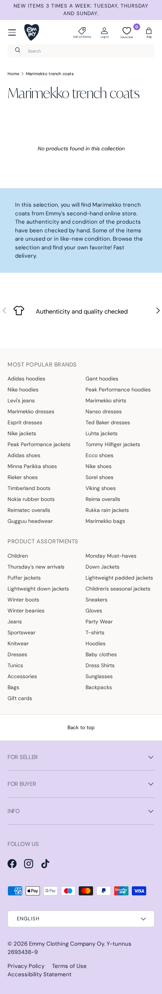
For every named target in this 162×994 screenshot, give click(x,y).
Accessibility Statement (40, 974)
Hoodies (95, 643)
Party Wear (99, 621)
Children (18, 555)
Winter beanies (26, 610)
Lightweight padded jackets (119, 577)
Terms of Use (69, 966)
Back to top (81, 727)
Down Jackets (102, 566)
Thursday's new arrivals (36, 566)
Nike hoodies (23, 389)
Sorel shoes (99, 477)
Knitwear (18, 643)
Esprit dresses (25, 422)
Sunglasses (99, 676)
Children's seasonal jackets (118, 588)
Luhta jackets (102, 433)
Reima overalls (103, 499)
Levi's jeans (21, 400)
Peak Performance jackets (39, 444)
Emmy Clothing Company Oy (66, 944)
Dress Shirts (100, 665)
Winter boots (23, 599)
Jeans (15, 621)
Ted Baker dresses (108, 422)
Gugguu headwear (30, 521)
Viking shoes (101, 488)
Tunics (15, 665)
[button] (148, 32)
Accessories (22, 676)
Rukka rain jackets (107, 510)
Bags (13, 687)
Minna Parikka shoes (32, 466)
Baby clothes (101, 654)
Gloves (94, 610)
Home (13, 73)
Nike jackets (22, 433)
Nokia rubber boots (31, 499)
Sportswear (21, 632)
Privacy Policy (26, 966)
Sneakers (96, 599)
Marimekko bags (105, 521)
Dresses (17, 654)
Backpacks (99, 687)
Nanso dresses (104, 411)
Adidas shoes (24, 455)
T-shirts (95, 632)
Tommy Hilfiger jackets (113, 444)
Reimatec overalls (29, 510)
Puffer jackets (24, 577)
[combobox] (81, 51)
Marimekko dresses (31, 411)
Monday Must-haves (111, 555)
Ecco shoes (99, 455)
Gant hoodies (102, 378)
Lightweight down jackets (38, 588)
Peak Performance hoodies (118, 389)
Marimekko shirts (106, 400)
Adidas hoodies (26, 378)
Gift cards (20, 698)
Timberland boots (29, 488)
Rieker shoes (23, 477)
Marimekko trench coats (50, 73)
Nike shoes (99, 466)
